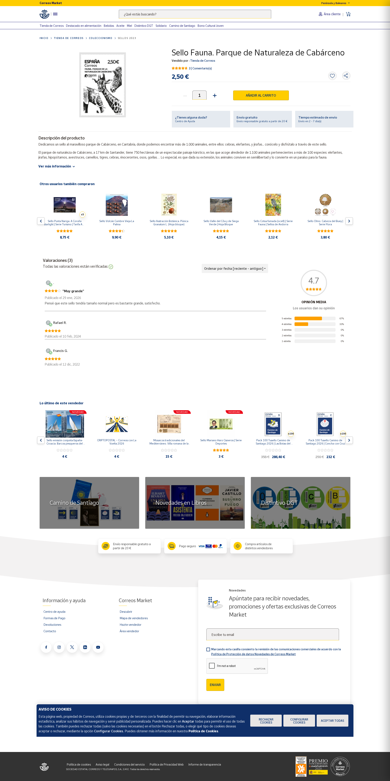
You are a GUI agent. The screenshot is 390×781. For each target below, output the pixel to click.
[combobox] (195, 14)
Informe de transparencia (204, 764)
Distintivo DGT (143, 25)
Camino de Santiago (182, 25)
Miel (129, 25)
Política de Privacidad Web (167, 764)
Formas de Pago (54, 618)
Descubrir (126, 611)
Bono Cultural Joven (211, 25)
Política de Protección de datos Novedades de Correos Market (253, 654)
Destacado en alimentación (83, 25)
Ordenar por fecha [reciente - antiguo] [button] (233, 268)
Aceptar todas (332, 720)
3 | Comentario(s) (200, 68)
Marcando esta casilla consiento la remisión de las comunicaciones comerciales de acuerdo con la (276, 651)
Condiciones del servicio (129, 764)
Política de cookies (79, 764)
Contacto (49, 631)
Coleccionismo (101, 38)
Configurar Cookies (299, 721)
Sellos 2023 (127, 38)
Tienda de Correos (52, 25)
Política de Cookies (203, 731)
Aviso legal (102, 764)
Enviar (215, 685)
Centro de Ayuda (185, 121)
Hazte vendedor (130, 624)
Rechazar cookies (266, 721)
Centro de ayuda (54, 611)
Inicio (44, 38)
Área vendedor (129, 631)
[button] (214, 95)
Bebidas (109, 25)
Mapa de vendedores (134, 618)
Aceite (120, 25)
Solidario (161, 25)
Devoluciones (52, 624)
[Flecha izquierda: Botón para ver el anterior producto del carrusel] (40, 221)
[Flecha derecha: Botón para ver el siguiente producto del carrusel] (349, 221)
